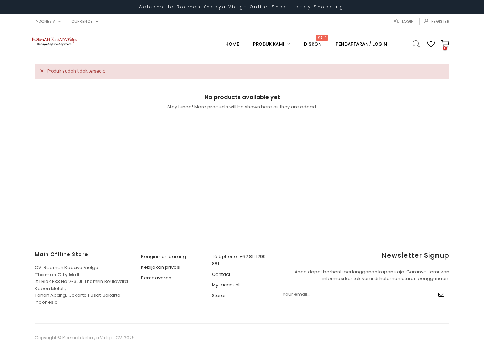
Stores (219, 295)
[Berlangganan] (441, 294)
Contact (221, 274)
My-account (226, 285)
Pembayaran (156, 277)
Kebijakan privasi (160, 267)
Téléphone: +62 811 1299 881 (239, 260)
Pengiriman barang (163, 256)
